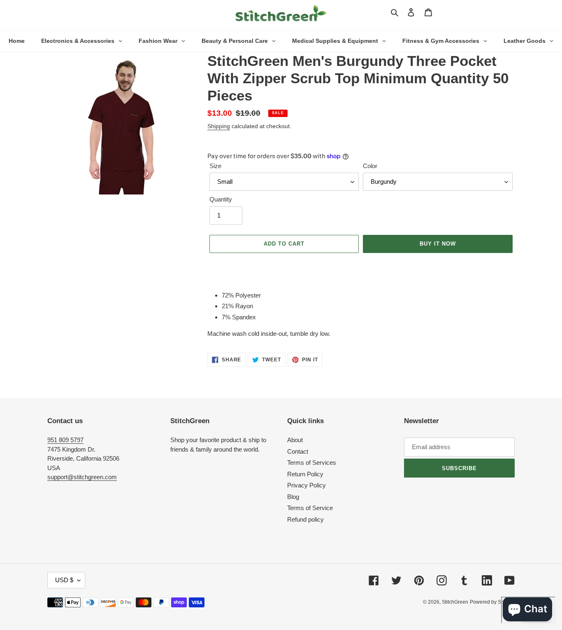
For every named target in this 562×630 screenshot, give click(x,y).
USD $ (64, 579)
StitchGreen (455, 602)
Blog (293, 496)
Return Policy (305, 474)
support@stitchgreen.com (82, 476)
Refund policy (305, 519)
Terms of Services (311, 462)
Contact (297, 451)
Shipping (218, 126)
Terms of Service (310, 507)
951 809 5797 (65, 439)
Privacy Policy (306, 485)
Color (370, 165)
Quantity (220, 199)
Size (215, 165)
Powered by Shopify (492, 602)
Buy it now (438, 244)
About (295, 439)
